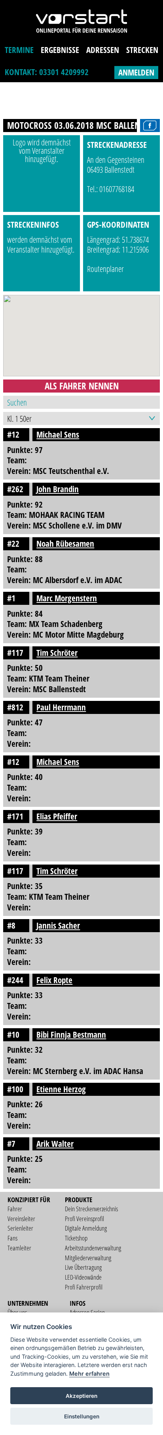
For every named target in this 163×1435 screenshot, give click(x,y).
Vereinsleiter (21, 1218)
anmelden (136, 72)
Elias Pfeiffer (56, 816)
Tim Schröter (57, 652)
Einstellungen (81, 1416)
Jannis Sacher (58, 925)
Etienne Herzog (61, 1089)
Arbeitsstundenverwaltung (93, 1247)
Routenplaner (105, 268)
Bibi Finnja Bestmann (71, 1034)
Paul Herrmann (61, 707)
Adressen (102, 49)
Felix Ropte (54, 980)
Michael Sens (57, 434)
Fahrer (15, 1208)
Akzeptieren (81, 1396)
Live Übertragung (83, 1267)
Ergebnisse (60, 49)
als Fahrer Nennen (82, 386)
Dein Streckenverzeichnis (91, 1208)
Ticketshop (76, 1237)
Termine (19, 49)
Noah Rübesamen (65, 543)
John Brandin (57, 489)
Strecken (142, 49)
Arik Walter (55, 1143)
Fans (12, 1237)
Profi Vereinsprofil (84, 1218)
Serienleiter (20, 1228)
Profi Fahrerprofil (83, 1287)
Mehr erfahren (89, 1373)
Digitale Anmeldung (86, 1228)
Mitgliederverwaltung (88, 1257)
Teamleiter (19, 1247)
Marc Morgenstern (66, 598)
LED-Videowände (83, 1277)
